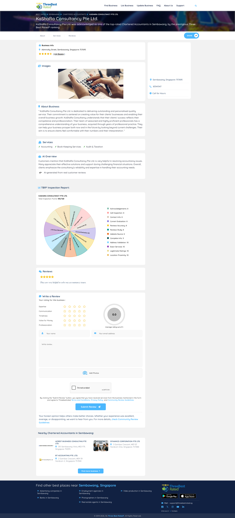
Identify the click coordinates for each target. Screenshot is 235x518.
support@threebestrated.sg (181, 503)
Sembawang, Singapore (97, 485)
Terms (174, 511)
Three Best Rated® (116, 516)
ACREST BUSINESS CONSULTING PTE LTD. (70, 442)
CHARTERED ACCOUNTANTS (74, 14)
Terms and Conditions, (81, 400)
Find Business (110, 5)
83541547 (157, 86)
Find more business (89, 471)
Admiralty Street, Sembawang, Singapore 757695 (63, 49)
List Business (127, 5)
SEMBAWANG (54, 14)
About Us (168, 5)
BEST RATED (41, 14)
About (42, 36)
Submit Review (89, 406)
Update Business (145, 5)
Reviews (72, 36)
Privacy (165, 511)
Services (57, 36)
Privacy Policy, (97, 400)
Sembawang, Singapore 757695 (167, 79)
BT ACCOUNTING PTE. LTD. (66, 455)
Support (180, 5)
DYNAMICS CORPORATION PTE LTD (125, 441)
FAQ (158, 5)
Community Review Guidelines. (121, 400)
